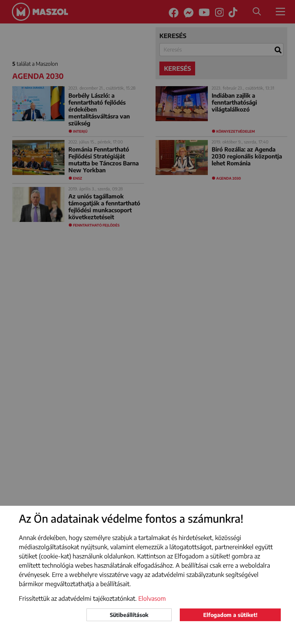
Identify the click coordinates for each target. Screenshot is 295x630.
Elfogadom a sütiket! (230, 615)
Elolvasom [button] (152, 598)
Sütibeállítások (129, 615)
